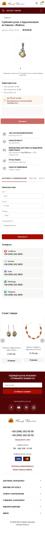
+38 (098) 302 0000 (13, 264)
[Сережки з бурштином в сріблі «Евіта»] (11, 331)
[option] (14, 179)
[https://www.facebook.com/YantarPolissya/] (11, 407)
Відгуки (32, 178)
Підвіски (7, 18)
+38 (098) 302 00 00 (23, 431)
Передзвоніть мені (22, 439)
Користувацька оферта (22, 469)
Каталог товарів (13, 10)
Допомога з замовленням (14, 178)
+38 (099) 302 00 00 (23, 435)
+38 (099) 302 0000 (13, 254)
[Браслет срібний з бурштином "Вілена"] (33, 331)
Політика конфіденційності (22, 466)
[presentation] (2, 340)
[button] (21, 68)
